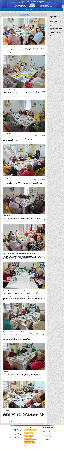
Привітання (34, 442)
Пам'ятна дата (31, 436)
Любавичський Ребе (27, 439)
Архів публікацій (34, 9)
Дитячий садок (22, 9)
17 (10, 436)
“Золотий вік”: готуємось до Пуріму (14, 332)
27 (15, 437)
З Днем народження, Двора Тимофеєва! (55, 36)
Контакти (44, 9)
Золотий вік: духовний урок (55, 32)
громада (30, 430)
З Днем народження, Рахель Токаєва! (56, 26)
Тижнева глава (34, 439)
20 (15, 436)
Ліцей (16, 9)
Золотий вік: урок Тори (10, 47)
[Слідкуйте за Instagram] (48, 439)
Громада (11, 9)
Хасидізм (26, 436)
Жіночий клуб (27, 433)
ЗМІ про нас (49, 9)
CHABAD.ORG (48, 434)
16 (20, 434)
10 (10, 434)
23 (20, 436)
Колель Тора (43, 217)
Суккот (26, 442)
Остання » (22, 421)
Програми (43, 48)
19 (13, 436)
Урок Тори (6, 178)
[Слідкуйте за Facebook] (47, 439)
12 (13, 434)
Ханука (31, 433)
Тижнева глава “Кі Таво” (55, 24)
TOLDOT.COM (48, 436)
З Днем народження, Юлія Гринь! (55, 19)
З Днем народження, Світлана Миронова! (56, 29)
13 (15, 434)
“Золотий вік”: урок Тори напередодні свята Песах (19, 253)
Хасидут (27, 9)
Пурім (30, 442)
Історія (40, 9)
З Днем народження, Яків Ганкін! (55, 17)
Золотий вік (37, 48)
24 (10, 437)
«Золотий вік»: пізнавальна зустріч (14, 291)
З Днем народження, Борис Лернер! (55, 22)
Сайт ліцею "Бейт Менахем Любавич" (47, 430)
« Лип (10, 440)
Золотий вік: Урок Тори (10, 90)
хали (26, 445)
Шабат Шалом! (53, 31)
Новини (41, 48)
